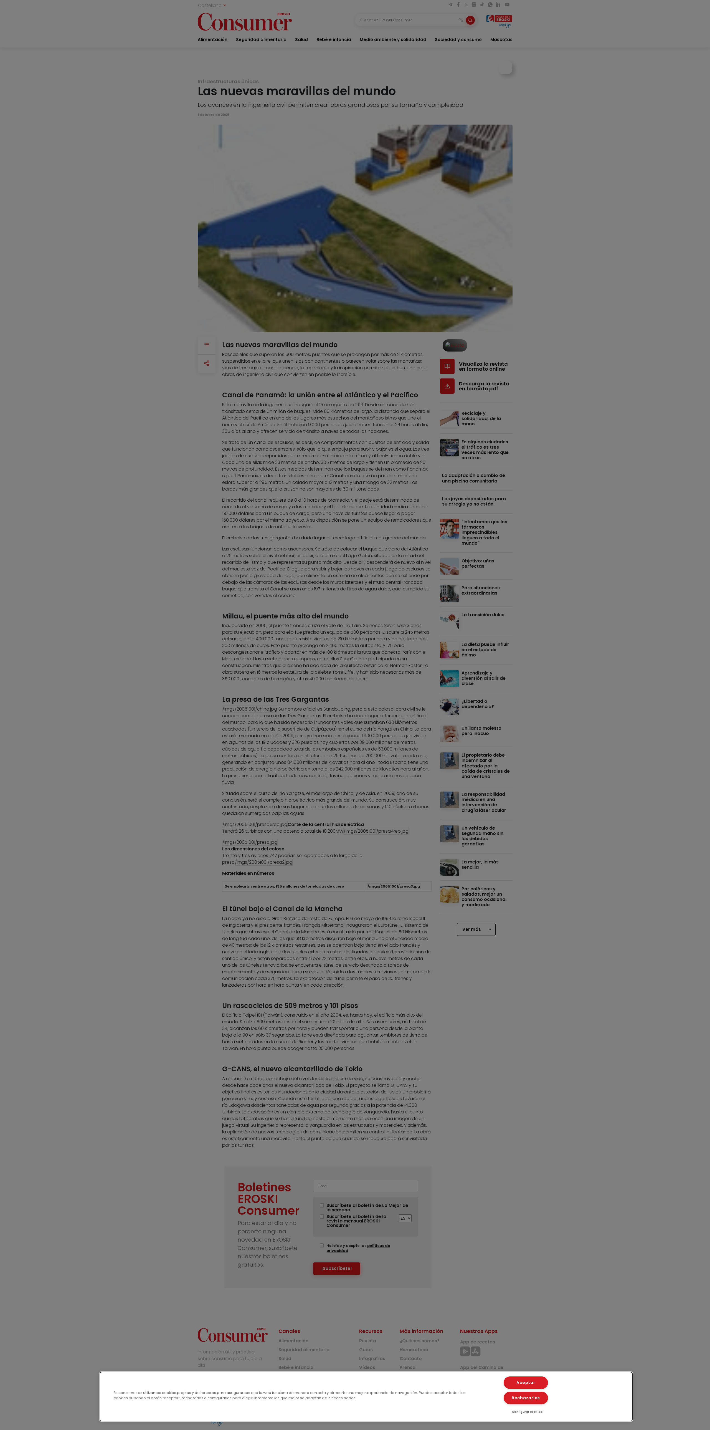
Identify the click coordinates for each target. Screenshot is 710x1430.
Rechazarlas (526, 1398)
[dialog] (366, 1396)
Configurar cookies (527, 1412)
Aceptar (525, 1382)
